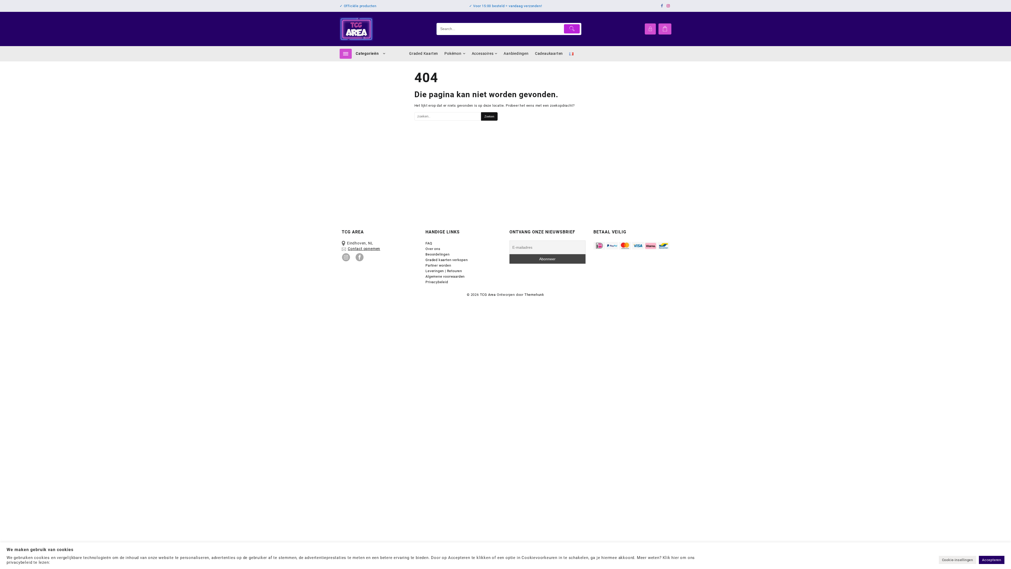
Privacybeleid (436, 282)
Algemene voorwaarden (445, 276)
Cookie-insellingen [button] (957, 560)
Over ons (432, 249)
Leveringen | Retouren (443, 271)
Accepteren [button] (991, 560)
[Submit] (572, 28)
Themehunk (534, 295)
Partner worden (438, 265)
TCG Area (488, 295)
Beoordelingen (437, 254)
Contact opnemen (364, 249)
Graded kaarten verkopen (446, 260)
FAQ (428, 243)
